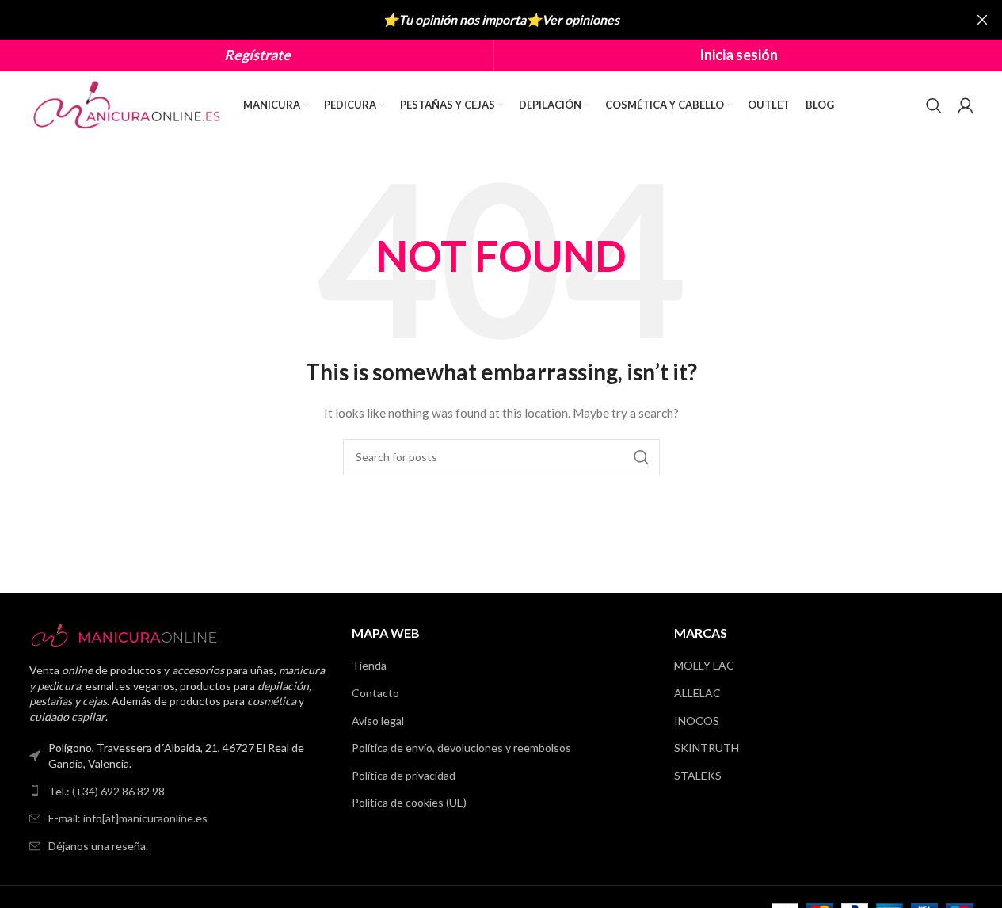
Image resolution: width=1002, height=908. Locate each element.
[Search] (934, 105)
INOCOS (696, 720)
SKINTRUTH (706, 747)
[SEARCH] (641, 457)
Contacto (375, 693)
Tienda (369, 665)
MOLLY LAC (704, 665)
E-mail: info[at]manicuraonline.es (128, 818)
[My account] (965, 105)
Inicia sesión (738, 54)
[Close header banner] (982, 20)
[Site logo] (128, 103)
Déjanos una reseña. (98, 846)
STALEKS (698, 775)
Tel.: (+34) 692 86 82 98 (106, 791)
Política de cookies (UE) (409, 802)
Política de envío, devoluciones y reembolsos (461, 747)
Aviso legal (378, 720)
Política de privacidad (403, 775)
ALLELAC (697, 693)
